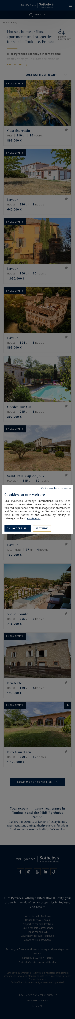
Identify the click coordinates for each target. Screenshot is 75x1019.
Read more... (33, 518)
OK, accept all (17, 528)
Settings (42, 528)
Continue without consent (54, 488)
